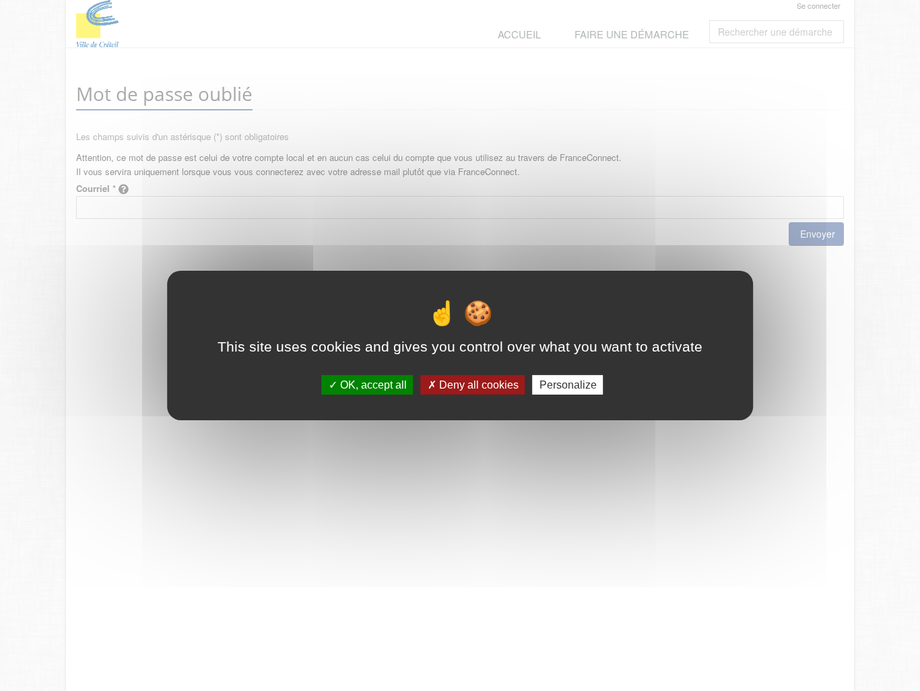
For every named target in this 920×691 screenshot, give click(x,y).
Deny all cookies (477, 385)
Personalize (568, 385)
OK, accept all (372, 385)
